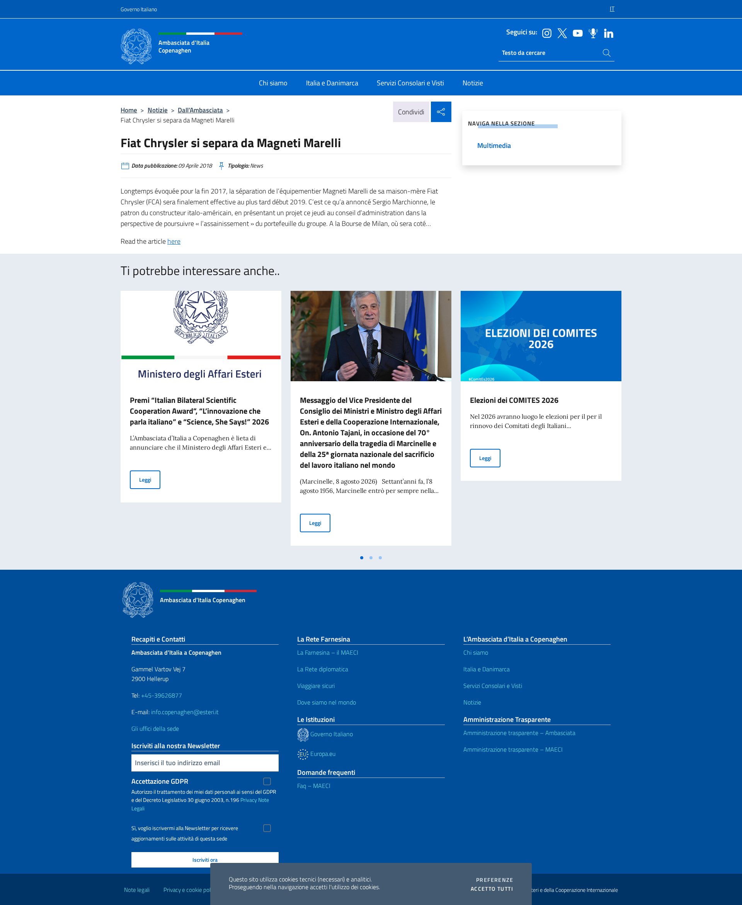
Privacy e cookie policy (190, 889)
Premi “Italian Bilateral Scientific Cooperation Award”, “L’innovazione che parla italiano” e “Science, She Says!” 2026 (199, 411)
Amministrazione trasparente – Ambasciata (519, 732)
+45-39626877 (161, 695)
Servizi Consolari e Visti (492, 685)
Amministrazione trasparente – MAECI (513, 749)
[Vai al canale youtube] (576, 32)
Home (129, 110)
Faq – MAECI (313, 785)
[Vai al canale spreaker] (591, 32)
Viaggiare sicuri (316, 685)
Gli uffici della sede (155, 728)
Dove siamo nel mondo (326, 702)
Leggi (149, 479)
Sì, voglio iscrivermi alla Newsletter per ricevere (184, 828)
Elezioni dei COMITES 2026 (514, 400)
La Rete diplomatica (322, 669)
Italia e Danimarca (486, 669)
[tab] (361, 557)
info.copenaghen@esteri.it (185, 712)
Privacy (248, 800)
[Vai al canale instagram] (545, 32)
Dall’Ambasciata (200, 110)
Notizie (158, 110)
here (173, 241)
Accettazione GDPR (159, 781)
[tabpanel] (201, 420)
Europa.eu (322, 753)
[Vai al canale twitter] (560, 32)
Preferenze (494, 880)
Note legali (137, 889)
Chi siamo (475, 652)
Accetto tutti (492, 888)
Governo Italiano (139, 9)
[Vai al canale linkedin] (606, 32)
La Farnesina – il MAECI (327, 652)
